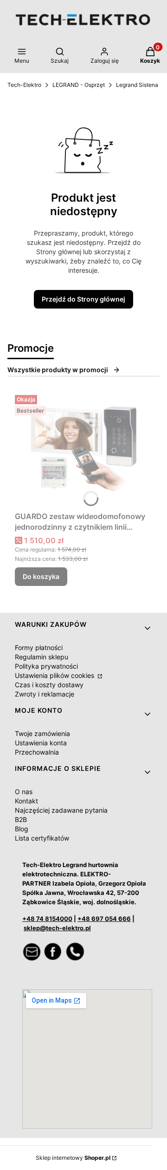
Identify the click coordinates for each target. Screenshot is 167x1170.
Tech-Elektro (24, 84)
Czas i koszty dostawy (49, 685)
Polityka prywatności (46, 666)
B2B (21, 819)
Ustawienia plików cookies (55, 675)
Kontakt (26, 801)
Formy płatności (39, 647)
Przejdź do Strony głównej (83, 299)
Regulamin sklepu (41, 657)
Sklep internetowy (73, 1157)
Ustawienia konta (41, 743)
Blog (21, 829)
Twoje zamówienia (42, 733)
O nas (23, 791)
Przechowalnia (37, 752)
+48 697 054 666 (104, 918)
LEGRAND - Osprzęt (78, 84)
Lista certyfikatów (42, 838)
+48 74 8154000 (47, 918)
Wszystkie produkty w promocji (57, 370)
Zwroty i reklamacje (44, 694)
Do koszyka (41, 576)
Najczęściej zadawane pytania (61, 810)
